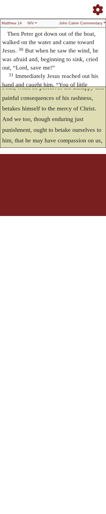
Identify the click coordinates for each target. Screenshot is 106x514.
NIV (30, 23)
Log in (11, 172)
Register (22, 172)
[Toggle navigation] (96, 7)
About (55, 172)
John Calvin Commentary (80, 23)
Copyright (68, 172)
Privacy (80, 172)
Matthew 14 (12, 23)
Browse (34, 172)
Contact (92, 172)
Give (53, 175)
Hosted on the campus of (26, 199)
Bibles (45, 172)
